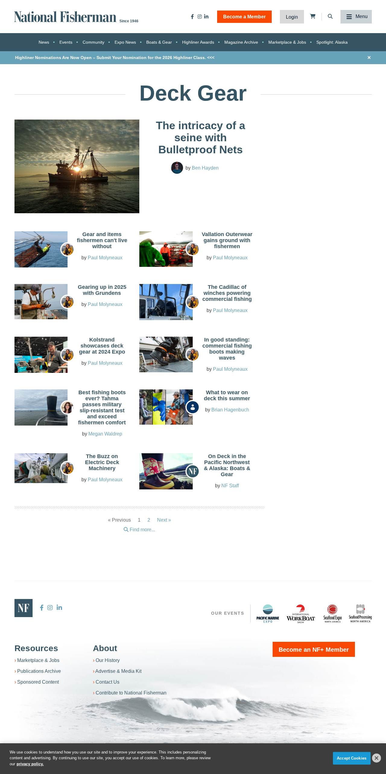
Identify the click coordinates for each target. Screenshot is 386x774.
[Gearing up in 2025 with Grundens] (41, 301)
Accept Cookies (351, 758)
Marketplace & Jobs (287, 42)
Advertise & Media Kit (118, 671)
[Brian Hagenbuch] (193, 407)
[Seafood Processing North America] (360, 613)
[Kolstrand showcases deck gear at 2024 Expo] (41, 372)
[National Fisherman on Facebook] (192, 17)
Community (93, 42)
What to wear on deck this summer (227, 395)
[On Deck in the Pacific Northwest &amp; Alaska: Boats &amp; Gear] (165, 473)
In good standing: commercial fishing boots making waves (227, 349)
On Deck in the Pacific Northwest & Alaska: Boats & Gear (227, 465)
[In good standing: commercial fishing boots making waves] (165, 354)
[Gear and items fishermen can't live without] (41, 252)
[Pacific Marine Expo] (268, 613)
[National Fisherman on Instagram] (200, 17)
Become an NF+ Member (314, 649)
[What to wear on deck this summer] (165, 407)
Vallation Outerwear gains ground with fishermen (227, 240)
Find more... (141, 529)
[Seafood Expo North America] (333, 613)
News (44, 42)
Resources (36, 648)
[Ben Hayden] (177, 168)
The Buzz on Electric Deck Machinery (102, 462)
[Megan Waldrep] (68, 407)
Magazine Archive (241, 42)
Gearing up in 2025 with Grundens (102, 290)
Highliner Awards (198, 42)
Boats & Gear (159, 42)
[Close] (376, 758)
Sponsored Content (38, 682)
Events (65, 42)
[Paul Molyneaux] (68, 249)
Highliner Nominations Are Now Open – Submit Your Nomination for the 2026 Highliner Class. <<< (114, 57)
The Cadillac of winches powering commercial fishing (227, 293)
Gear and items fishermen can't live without (102, 240)
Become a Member (244, 16)
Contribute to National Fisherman (131, 692)
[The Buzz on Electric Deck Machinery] (41, 468)
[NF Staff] (193, 471)
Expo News (125, 42)
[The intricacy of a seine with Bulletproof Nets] (77, 166)
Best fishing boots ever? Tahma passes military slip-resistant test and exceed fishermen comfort (102, 407)
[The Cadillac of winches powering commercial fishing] (165, 304)
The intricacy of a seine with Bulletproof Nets (200, 137)
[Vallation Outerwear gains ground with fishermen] (165, 249)
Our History (108, 660)
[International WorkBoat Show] (301, 613)
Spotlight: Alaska (332, 42)
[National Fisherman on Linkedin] (206, 17)
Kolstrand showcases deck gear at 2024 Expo (102, 346)
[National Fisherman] (66, 16)
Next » (164, 520)
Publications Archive (39, 671)
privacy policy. (30, 764)
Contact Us (107, 682)
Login (292, 17)
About (105, 648)
